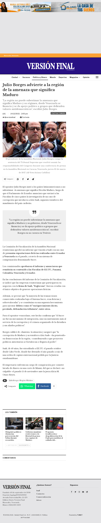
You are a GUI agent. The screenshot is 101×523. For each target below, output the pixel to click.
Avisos (38, 500)
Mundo (53, 77)
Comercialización (43, 497)
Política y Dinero (40, 77)
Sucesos (26, 77)
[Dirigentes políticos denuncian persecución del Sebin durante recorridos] (14, 423)
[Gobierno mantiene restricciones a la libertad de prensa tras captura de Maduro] (34, 423)
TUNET (80, 515)
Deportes (63, 77)
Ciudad (15, 77)
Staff (38, 491)
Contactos (40, 494)
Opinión (86, 77)
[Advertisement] (50, 31)
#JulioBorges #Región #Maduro (21, 380)
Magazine (74, 77)
